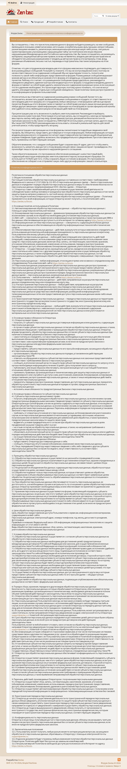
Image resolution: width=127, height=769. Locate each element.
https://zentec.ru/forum (22, 201)
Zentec (21, 760)
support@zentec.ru (20, 615)
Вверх (117, 766)
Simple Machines (29, 763)
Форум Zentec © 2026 (111, 763)
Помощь (91, 766)
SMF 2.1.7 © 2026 (14, 763)
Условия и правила (104, 766)
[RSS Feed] (119, 759)
